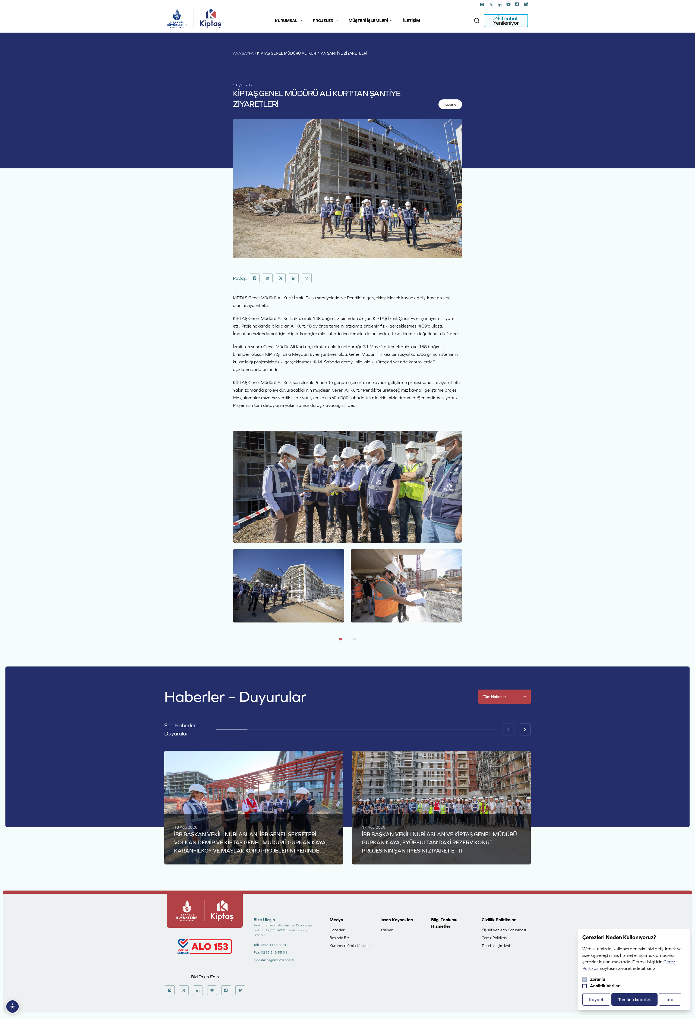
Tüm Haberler (494, 696)
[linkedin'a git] (500, 4)
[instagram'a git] (482, 4)
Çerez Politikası (494, 938)
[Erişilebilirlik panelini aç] (12, 1006)
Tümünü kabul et (634, 999)
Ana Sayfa (243, 53)
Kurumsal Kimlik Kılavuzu (351, 945)
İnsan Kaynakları (396, 919)
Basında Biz (339, 938)
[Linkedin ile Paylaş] (294, 278)
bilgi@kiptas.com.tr (280, 960)
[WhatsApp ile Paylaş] (268, 278)
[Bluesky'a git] (526, 4)
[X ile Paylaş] (281, 278)
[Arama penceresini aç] (476, 20)
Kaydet (596, 999)
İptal (669, 999)
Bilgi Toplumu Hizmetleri (444, 923)
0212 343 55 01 (274, 952)
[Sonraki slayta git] (525, 729)
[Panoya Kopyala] (307, 278)
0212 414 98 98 (273, 945)
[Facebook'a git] (517, 4)
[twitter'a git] (491, 4)
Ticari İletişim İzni (496, 945)
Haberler (337, 930)
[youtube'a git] (508, 4)
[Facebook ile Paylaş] (255, 278)
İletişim (411, 20)
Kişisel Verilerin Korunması (504, 930)
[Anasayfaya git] (177, 18)
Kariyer (386, 930)
